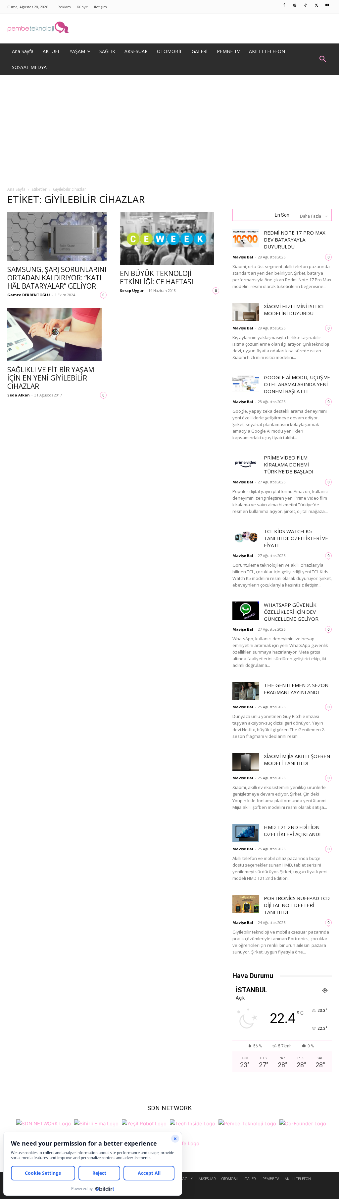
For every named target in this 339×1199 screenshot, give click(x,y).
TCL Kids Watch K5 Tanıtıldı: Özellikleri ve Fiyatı (296, 538)
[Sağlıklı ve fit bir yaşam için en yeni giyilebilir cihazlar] (57, 334)
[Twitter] (316, 5)
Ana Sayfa (16, 189)
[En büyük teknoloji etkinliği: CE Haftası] (169, 238)
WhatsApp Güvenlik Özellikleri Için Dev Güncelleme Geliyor (291, 611)
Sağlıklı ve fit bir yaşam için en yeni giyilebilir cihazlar (50, 378)
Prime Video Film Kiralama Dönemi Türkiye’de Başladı (289, 464)
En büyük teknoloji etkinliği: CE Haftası (156, 277)
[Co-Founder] (302, 1122)
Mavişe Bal (242, 256)
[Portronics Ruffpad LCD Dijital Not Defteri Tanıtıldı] (245, 904)
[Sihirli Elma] (96, 1122)
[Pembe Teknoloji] (247, 1122)
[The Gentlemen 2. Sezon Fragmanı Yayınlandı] (245, 691)
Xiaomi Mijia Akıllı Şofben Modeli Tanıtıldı (297, 759)
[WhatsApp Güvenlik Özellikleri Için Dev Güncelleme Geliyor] (245, 610)
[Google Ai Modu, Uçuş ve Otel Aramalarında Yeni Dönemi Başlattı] (245, 383)
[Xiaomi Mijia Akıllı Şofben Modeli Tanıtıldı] (245, 762)
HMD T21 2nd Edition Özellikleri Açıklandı (292, 830)
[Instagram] (295, 5)
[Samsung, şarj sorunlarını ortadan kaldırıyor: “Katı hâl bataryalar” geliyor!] (57, 236)
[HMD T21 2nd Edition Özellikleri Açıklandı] (245, 833)
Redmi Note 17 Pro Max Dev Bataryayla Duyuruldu (294, 239)
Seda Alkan (18, 394)
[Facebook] (284, 5)
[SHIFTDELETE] (43, 1122)
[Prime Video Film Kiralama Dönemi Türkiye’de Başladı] (245, 463)
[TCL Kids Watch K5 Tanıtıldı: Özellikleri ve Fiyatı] (245, 537)
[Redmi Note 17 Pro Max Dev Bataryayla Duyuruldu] (245, 238)
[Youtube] (327, 5)
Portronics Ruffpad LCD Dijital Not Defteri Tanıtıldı (297, 905)
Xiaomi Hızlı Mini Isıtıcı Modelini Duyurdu (294, 310)
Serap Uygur (132, 290)
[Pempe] (169, 28)
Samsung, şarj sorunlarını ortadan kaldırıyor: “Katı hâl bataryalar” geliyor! (57, 278)
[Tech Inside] (192, 1122)
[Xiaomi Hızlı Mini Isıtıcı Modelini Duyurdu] (245, 312)
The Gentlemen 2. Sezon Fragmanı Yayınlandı (296, 688)
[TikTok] (306, 5)
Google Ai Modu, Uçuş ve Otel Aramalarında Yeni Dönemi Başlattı (297, 384)
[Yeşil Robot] (144, 1122)
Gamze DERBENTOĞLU (28, 294)
